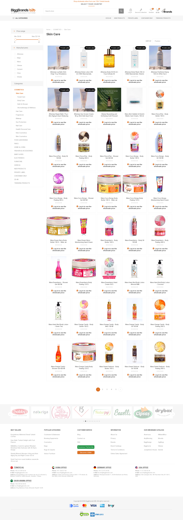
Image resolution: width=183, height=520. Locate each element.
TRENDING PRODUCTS (22, 183)
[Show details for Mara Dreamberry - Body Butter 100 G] (109, 226)
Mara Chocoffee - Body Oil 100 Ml (58, 157)
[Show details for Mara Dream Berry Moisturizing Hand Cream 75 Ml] (84, 226)
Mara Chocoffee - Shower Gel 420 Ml (109, 157)
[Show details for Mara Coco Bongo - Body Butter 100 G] (135, 142)
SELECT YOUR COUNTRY (91, 4)
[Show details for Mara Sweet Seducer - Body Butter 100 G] (109, 352)
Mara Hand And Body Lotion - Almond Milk (134, 283)
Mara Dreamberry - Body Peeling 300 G (159, 241)
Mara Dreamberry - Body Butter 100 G (109, 241)
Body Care (21, 100)
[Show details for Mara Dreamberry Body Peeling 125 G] (84, 268)
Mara (19, 62)
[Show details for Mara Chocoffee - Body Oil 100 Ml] (58, 142)
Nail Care (19, 126)
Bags (46, 446)
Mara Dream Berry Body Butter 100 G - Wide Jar (58, 241)
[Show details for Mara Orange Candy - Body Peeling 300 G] (160, 310)
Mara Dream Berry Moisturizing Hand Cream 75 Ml (84, 242)
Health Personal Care (23, 129)
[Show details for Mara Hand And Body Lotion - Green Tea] (58, 310)
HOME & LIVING (19, 147)
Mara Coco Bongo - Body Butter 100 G (134, 157)
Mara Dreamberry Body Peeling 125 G (84, 283)
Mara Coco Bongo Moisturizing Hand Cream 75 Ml (160, 200)
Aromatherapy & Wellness (26, 108)
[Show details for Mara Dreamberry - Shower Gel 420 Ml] (58, 268)
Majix (19, 58)
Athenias (20, 54)
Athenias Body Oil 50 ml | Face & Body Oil (109, 73)
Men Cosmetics (21, 136)
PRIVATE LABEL (19, 172)
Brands (113, 442)
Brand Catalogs (116, 446)
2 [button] (85, 421)
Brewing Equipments (51, 438)
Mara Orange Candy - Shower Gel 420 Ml (58, 367)
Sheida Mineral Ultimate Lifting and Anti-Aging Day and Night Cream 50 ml (24, 454)
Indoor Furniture (49, 454)
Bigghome (147, 446)
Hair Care (19, 111)
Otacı (19, 73)
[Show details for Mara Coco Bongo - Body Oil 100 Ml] (160, 142)
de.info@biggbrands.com (105, 472)
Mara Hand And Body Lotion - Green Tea (58, 325)
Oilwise (19, 65)
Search (121, 11)
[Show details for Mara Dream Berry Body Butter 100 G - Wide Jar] (58, 226)
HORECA (17, 165)
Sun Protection (21, 122)
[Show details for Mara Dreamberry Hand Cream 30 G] (109, 268)
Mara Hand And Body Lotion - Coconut (160, 283)
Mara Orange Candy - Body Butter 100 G (84, 325)
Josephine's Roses (150, 450)
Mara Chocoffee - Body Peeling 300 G (84, 157)
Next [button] (173, 414)
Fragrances (20, 115)
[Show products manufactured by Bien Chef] (81, 412)
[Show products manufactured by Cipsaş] (143, 412)
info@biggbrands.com (21, 472)
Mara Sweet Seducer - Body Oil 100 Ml (134, 367)
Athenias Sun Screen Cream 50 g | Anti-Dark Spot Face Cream (84, 116)
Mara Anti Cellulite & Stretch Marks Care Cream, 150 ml (134, 115)
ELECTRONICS (19, 158)
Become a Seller (86, 452)
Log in (130, 12)
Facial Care (21, 97)
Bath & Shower (22, 104)
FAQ (78, 442)
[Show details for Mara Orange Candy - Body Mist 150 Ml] (109, 310)
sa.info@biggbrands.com (22, 486)
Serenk (160, 450)
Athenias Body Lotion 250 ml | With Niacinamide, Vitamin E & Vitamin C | (84, 74)
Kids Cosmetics (21, 133)
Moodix (160, 438)
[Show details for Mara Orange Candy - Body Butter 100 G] (84, 310)
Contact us (81, 438)
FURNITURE (18, 161)
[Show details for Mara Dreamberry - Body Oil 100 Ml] (135, 226)
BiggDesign (148, 442)
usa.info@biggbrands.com (147, 472)
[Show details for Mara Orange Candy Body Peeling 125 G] (84, 352)
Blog (78, 435)
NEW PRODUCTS (20, 169)
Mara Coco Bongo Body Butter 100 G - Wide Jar (109, 199)
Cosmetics (48, 442)
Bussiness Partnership (86, 447)
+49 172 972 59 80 (103, 470)
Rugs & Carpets (49, 450)
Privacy (113, 438)
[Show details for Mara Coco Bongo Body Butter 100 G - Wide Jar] (109, 184)
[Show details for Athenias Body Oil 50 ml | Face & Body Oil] (109, 57)
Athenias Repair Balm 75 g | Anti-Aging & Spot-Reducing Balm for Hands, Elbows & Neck (58, 117)
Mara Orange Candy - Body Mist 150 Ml (109, 325)
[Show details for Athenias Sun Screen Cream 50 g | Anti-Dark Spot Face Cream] (84, 100)
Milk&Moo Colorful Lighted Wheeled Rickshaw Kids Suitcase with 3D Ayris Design (24, 448)
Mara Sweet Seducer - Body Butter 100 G (109, 367)
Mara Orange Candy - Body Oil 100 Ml (134, 325)
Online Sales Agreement (119, 454)
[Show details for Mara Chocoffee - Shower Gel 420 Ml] (109, 142)
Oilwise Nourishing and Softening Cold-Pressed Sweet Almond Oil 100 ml (109, 116)
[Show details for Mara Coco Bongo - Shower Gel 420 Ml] (84, 184)
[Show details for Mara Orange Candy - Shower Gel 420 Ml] (58, 352)
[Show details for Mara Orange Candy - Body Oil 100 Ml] (135, 310)
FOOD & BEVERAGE (21, 140)
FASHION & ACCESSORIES (23, 151)
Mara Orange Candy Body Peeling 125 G (84, 367)
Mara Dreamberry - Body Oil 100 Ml (134, 241)
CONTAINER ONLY (20, 176)
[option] (20, 412)
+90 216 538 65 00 (20, 470)
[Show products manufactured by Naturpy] (102, 412)
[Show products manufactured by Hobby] (20, 412)
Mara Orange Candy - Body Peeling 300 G (160, 325)
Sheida (19, 77)
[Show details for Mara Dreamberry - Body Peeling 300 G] (160, 226)
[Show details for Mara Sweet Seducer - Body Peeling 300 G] (160, 352)
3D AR (16, 179)
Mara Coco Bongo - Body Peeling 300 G (58, 199)
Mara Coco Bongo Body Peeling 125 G (134, 199)
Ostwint (19, 69)
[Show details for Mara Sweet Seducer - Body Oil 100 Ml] (135, 352)
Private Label (64, 48)
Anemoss (147, 435)
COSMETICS (19, 90)
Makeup (18, 118)
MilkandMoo (162, 435)
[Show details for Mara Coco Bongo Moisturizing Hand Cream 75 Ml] (160, 184)
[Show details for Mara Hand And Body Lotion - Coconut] (160, 268)
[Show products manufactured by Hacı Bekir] (61, 412)
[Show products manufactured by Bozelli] (122, 412)
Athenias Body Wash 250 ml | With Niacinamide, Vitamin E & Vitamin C (134, 74)
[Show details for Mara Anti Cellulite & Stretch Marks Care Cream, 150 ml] (135, 100)
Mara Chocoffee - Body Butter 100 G (160, 115)
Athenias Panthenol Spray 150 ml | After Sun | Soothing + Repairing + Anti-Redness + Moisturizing (160, 75)
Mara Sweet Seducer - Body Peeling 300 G (160, 367)
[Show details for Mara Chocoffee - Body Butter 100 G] (160, 100)
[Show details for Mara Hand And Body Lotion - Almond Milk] (135, 268)
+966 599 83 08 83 (20, 484)
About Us (114, 435)
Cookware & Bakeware (52, 435)
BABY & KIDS (18, 154)
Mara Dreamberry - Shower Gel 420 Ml (58, 283)
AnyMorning (148, 438)
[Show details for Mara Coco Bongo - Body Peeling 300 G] (58, 184)
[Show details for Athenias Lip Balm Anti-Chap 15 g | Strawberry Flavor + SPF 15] (58, 57)
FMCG (16, 144)
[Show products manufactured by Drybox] (163, 412)
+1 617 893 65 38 (145, 470)
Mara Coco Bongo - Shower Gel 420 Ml (84, 199)
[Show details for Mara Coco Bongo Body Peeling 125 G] (135, 184)
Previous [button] (10, 414)
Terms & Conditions (118, 450)
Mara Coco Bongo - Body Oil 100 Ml (160, 157)
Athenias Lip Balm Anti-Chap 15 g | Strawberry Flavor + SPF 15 (58, 74)
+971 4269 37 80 (62, 470)
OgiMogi (161, 442)
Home (48, 29)
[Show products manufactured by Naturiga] (40, 412)
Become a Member (141, 12)
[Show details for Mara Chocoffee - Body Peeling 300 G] (84, 142)
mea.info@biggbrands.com (64, 472)
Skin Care (19, 93)
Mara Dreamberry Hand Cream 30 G (109, 283)
